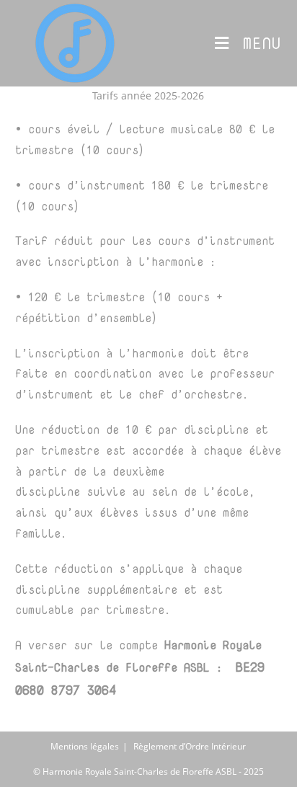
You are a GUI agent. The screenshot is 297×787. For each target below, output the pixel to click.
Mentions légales (84, 746)
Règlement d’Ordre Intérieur (189, 746)
